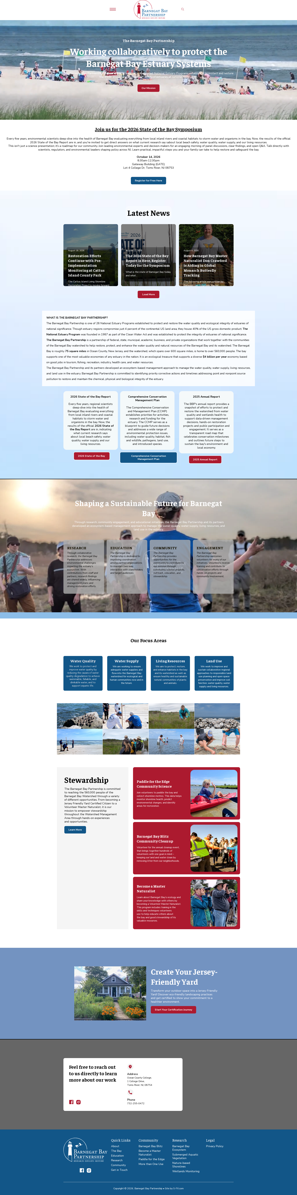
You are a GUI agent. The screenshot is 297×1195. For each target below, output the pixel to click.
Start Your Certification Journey (173, 1009)
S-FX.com (178, 1188)
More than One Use (151, 1164)
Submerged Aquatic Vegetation (185, 1156)
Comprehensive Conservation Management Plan (148, 457)
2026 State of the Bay (91, 456)
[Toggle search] (182, 9)
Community (118, 1165)
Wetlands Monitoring (186, 1171)
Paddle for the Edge (152, 1159)
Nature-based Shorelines (181, 1165)
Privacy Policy (214, 1146)
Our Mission (148, 88)
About (115, 1146)
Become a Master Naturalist (150, 1152)
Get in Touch (119, 1170)
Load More (148, 294)
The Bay (116, 1151)
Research (117, 1160)
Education (117, 1156)
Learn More (75, 829)
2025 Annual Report (205, 459)
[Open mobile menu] (113, 9)
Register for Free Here (148, 180)
